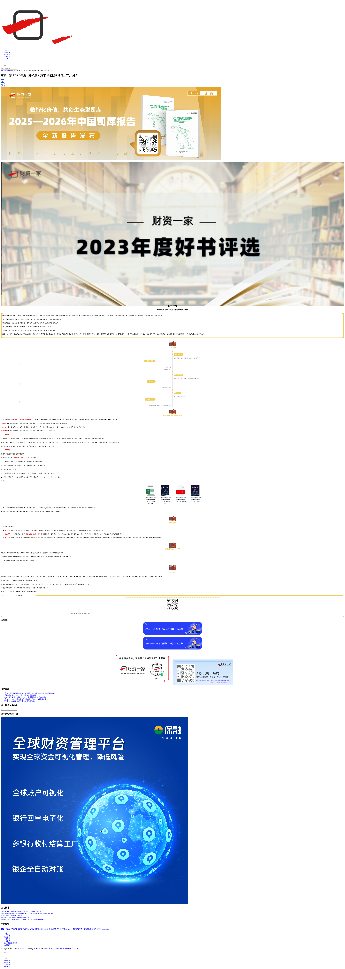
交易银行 (7, 58)
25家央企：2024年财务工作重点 (11, 916)
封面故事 (61, 929)
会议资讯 (34, 928)
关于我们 (7, 945)
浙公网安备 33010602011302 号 (53, 949)
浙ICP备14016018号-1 (72, 949)
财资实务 (96, 928)
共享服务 (7, 56)
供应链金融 (44, 929)
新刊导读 (87, 929)
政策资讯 (69, 929)
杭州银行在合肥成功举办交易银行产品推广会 (15, 918)
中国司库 (7, 52)
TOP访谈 (5, 929)
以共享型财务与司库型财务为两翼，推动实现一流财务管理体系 (21, 912)
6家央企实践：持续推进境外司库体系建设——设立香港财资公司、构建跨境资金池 (27, 914)
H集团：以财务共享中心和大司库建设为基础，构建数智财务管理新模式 (23, 920)
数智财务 (7, 54)
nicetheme (37, 949)
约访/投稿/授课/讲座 (10, 943)
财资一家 (21, 949)
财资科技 (104, 929)
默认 (108, 929)
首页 (5, 50)
